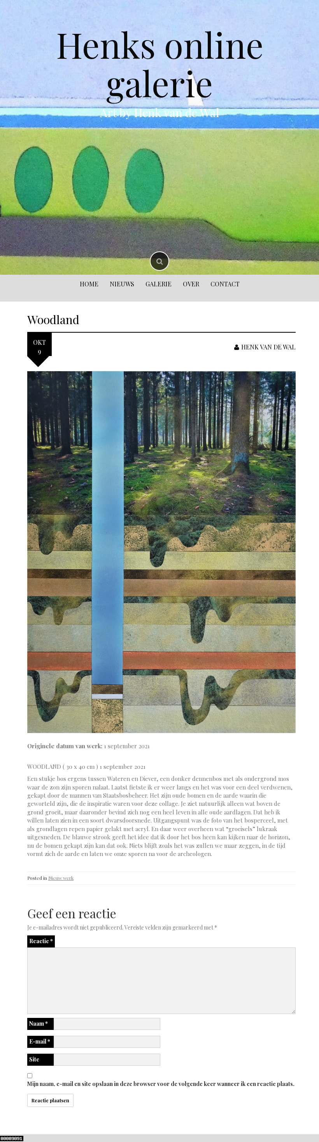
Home (89, 284)
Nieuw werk (61, 878)
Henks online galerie (159, 63)
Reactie (41, 941)
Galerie (158, 284)
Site (34, 1059)
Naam (38, 1023)
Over (191, 284)
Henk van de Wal (268, 347)
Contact (225, 284)
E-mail (39, 1041)
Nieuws (122, 284)
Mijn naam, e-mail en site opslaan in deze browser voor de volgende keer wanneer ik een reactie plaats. (160, 1084)
